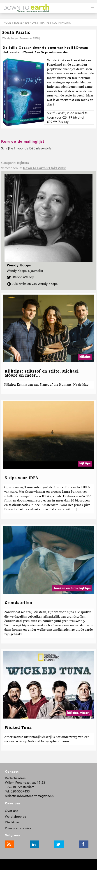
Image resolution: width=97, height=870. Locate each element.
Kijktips (23, 163)
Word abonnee (15, 817)
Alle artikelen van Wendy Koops (36, 284)
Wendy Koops (10, 38)
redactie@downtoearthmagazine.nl (29, 796)
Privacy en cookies (18, 828)
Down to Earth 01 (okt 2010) (44, 168)
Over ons (11, 811)
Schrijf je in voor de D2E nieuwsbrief (26, 148)
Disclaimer (12, 822)
